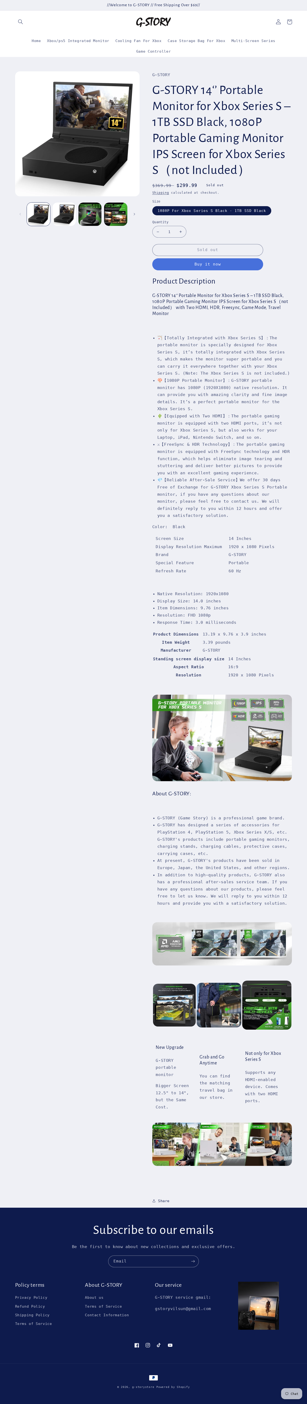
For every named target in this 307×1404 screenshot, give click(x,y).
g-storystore (143, 1386)
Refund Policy (30, 1306)
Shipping (160, 192)
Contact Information (107, 1315)
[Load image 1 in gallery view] (38, 214)
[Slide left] (20, 214)
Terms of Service (33, 1324)
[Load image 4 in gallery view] (115, 214)
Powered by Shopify (173, 1386)
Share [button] (164, 1201)
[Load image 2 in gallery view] (64, 214)
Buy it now (208, 264)
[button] (20, 21)
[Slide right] (134, 214)
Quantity (160, 222)
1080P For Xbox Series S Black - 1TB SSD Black (212, 211)
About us (94, 1297)
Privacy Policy (31, 1297)
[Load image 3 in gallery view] (90, 214)
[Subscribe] (193, 1261)
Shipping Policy (32, 1315)
